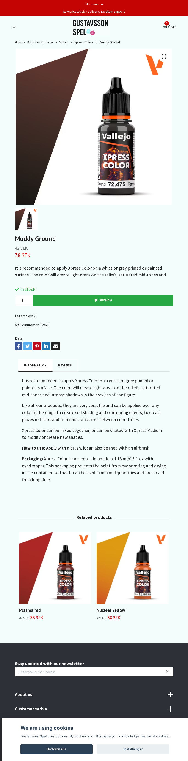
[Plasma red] (55, 568)
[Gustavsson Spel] (91, 27)
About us (23, 694)
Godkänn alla (56, 749)
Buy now (105, 300)
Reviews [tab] (65, 365)
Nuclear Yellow (111, 610)
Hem (18, 42)
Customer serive (31, 709)
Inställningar (133, 749)
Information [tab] (35, 365)
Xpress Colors (84, 42)
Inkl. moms (92, 4)
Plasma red (30, 610)
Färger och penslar (40, 42)
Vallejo (63, 42)
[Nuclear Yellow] (133, 568)
